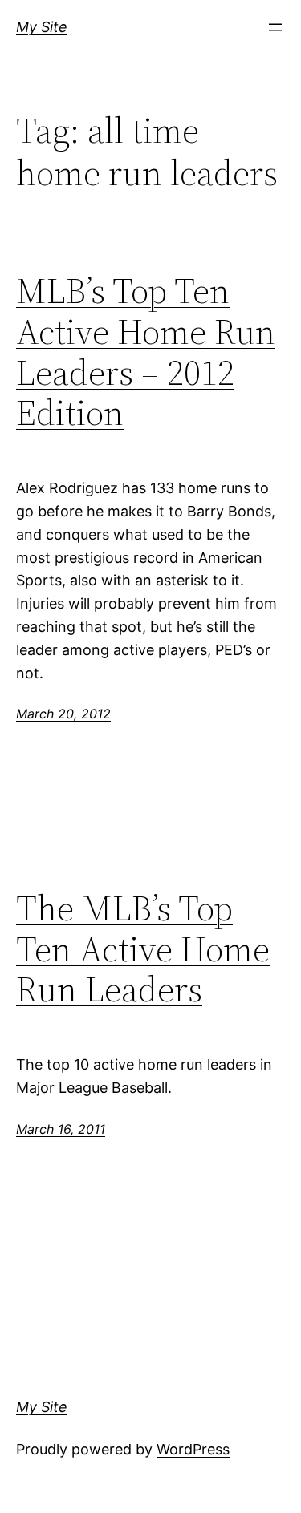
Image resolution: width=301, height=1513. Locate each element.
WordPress (193, 1449)
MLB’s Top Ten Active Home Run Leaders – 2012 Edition (145, 352)
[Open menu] (275, 27)
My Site (41, 26)
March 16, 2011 (60, 1129)
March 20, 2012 (63, 714)
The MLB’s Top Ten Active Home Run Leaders (143, 949)
